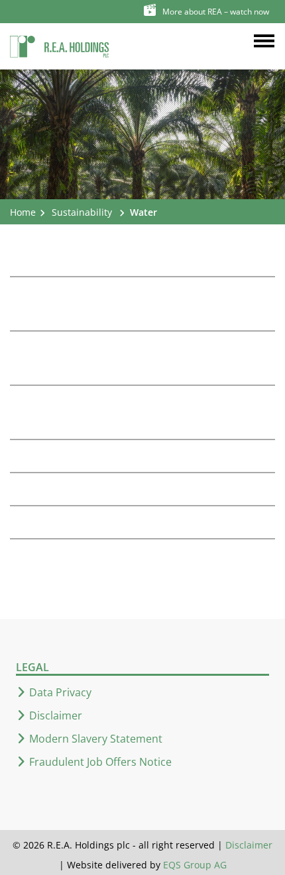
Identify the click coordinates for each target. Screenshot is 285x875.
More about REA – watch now (215, 11)
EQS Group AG (195, 864)
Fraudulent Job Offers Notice (100, 761)
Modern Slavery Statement (95, 738)
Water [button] (143, 212)
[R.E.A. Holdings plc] (59, 44)
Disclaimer (55, 715)
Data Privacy (60, 692)
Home (23, 212)
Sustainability (82, 212)
